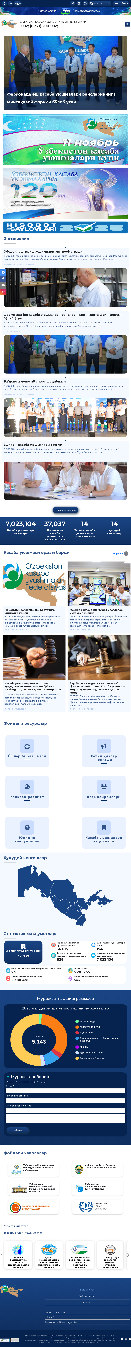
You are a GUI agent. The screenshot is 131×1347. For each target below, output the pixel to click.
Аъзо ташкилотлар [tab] (16, 1225)
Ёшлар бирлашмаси (12, 331)
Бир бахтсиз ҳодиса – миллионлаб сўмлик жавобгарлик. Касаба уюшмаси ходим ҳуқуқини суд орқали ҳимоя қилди (97, 688)
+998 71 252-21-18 (101, 3)
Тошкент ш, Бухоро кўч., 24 (61, 1322)
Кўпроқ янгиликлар (65, 510)
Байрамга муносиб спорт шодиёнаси (35, 381)
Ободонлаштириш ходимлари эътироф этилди (43, 251)
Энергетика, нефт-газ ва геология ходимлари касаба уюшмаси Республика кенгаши (95, 1266)
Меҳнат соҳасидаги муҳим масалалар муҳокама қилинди (96, 611)
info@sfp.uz (51, 1317)
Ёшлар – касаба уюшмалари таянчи (33, 445)
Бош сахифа (87, 1289)
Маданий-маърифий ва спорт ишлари (19, 265)
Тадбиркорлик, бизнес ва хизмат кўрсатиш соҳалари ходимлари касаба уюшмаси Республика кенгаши (65, 1266)
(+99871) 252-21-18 (55, 1312)
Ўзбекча (123, 3)
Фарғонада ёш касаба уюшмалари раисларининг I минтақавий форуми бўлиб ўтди (63, 316)
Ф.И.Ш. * (10, 1086)
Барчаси (118, 553)
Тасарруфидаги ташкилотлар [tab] (23, 1232)
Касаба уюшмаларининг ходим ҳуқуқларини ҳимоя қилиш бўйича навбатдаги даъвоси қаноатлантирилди (33, 686)
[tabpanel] (65, 1255)
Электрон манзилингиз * (19, 1106)
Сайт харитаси (87, 1296)
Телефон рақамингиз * (18, 1096)
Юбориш (18, 1130)
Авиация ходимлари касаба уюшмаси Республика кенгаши (26, 1258)
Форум (87, 1302)
